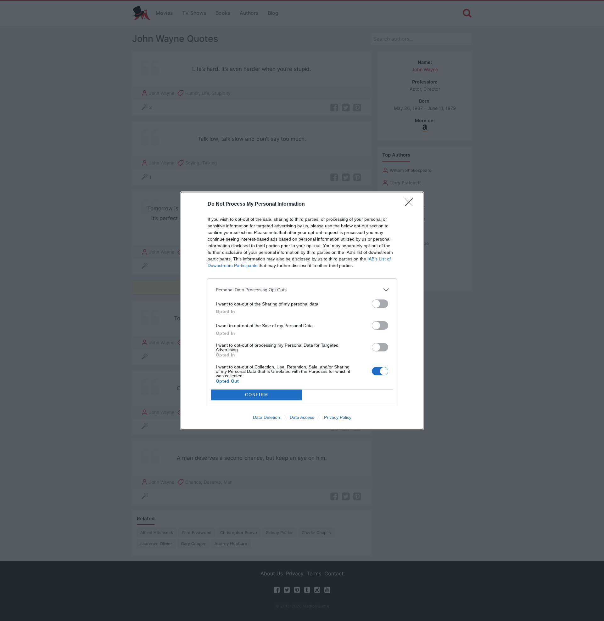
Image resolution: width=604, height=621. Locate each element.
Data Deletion (266, 417)
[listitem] (302, 290)
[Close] (411, 204)
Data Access (302, 417)
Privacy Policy (337, 417)
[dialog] (302, 310)
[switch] (380, 303)
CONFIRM (256, 394)
